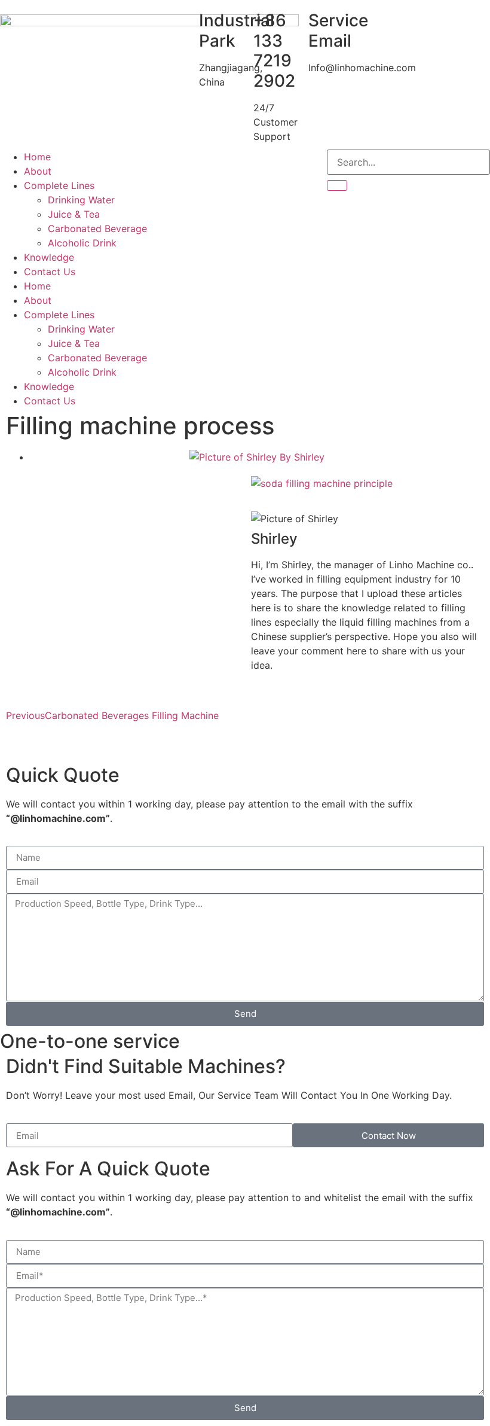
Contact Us (49, 272)
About (37, 171)
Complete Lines (59, 185)
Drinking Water (81, 200)
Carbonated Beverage (97, 228)
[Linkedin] (244, 164)
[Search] (337, 185)
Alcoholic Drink (82, 243)
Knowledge (49, 257)
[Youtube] (211, 164)
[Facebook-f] (178, 164)
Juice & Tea (74, 214)
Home (37, 157)
